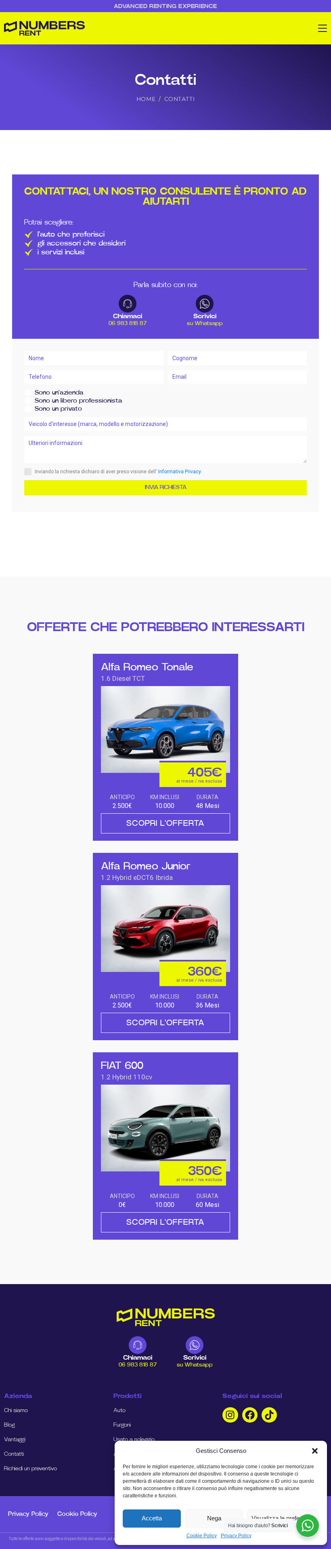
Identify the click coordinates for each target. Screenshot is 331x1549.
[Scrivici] (205, 304)
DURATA (207, 797)
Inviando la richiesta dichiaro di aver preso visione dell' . (118, 471)
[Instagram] (230, 1415)
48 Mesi (207, 806)
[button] (315, 1451)
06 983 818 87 (128, 323)
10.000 (164, 806)
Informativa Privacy (179, 471)
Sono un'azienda (59, 392)
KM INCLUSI (164, 797)
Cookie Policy (201, 1536)
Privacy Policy (236, 1536)
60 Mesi (207, 1205)
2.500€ (122, 806)
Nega (214, 1518)
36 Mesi (207, 1005)
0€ (122, 1205)
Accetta (152, 1518)
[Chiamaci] (127, 304)
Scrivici (204, 316)
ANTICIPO (122, 797)
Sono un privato (58, 408)
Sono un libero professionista (78, 400)
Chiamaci (127, 316)
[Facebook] (250, 1415)
